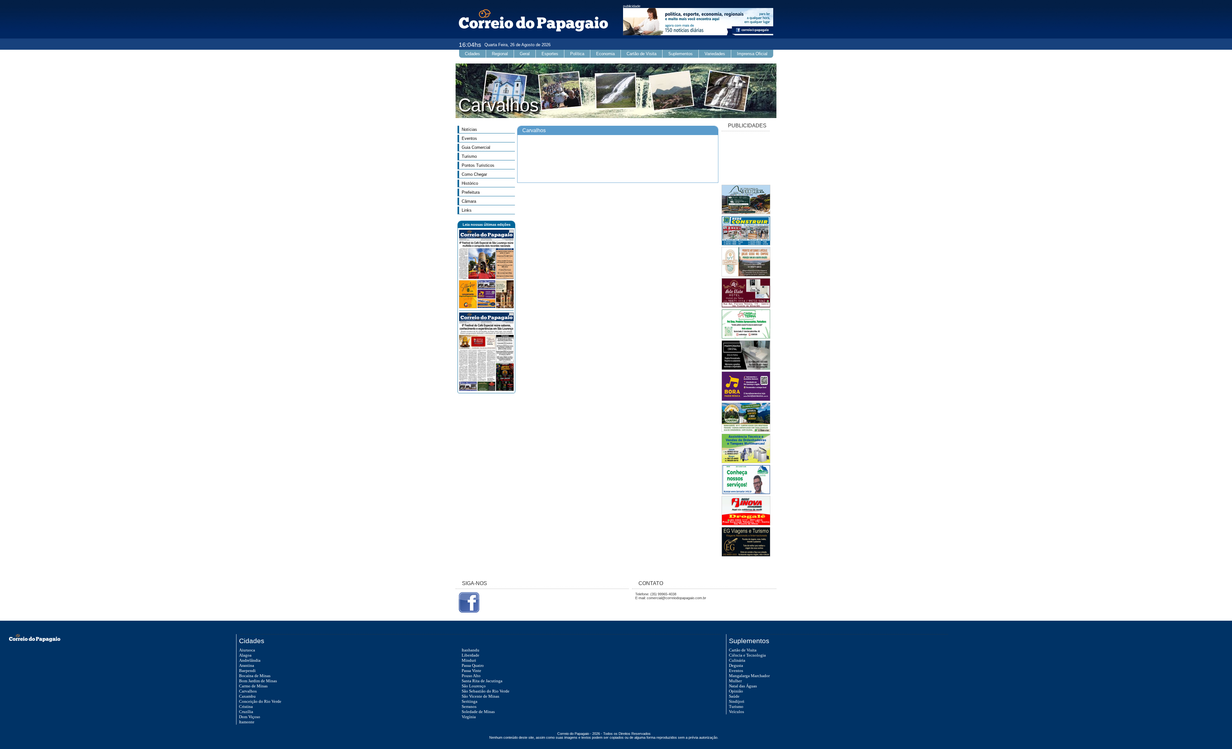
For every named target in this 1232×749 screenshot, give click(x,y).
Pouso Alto (471, 675)
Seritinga (469, 701)
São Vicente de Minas (480, 696)
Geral (525, 53)
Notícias (469, 129)
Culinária (737, 660)
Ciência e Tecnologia (747, 655)
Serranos (469, 706)
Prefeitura (471, 192)
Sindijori (736, 701)
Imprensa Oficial (752, 53)
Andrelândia (250, 660)
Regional (500, 53)
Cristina (246, 706)
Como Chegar (474, 174)
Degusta (736, 665)
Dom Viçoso (249, 716)
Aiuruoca (247, 650)
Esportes (550, 53)
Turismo (469, 156)
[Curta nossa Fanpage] (467, 611)
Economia (605, 53)
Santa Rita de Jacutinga (482, 680)
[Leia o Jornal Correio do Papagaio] (486, 307)
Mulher (735, 680)
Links (467, 210)
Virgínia (469, 716)
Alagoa (245, 655)
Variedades (715, 53)
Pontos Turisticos (478, 165)
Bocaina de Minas (254, 675)
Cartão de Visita (641, 53)
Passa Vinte (471, 670)
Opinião (736, 691)
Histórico (470, 183)
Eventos (469, 138)
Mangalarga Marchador (749, 675)
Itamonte (246, 721)
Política (577, 53)
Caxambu (247, 696)
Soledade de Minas (478, 711)
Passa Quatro (473, 665)
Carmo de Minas (253, 686)
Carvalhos (248, 691)
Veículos (736, 711)
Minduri (469, 660)
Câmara (469, 201)
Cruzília (246, 711)
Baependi (247, 670)
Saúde (734, 696)
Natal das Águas (743, 686)
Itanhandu (470, 650)
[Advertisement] (746, 158)
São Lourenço (474, 686)
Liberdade (470, 655)
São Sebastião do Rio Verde (485, 691)
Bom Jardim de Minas (258, 680)
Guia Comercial (476, 147)
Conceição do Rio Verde (260, 701)
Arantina (246, 665)
